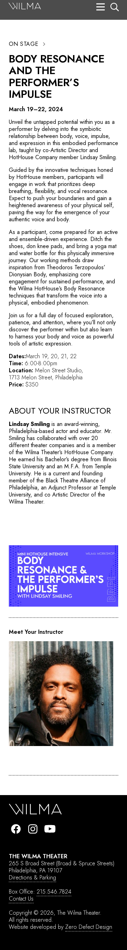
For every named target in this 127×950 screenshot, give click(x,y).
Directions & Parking (32, 877)
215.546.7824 (54, 892)
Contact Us (21, 899)
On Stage (23, 44)
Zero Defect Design (88, 927)
